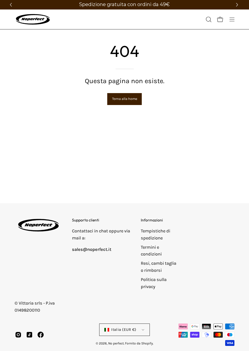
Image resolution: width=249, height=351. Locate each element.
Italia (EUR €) (123, 329)
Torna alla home (124, 99)
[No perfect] (33, 19)
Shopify (147, 343)
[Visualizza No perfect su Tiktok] (29, 334)
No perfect (116, 343)
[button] (237, 5)
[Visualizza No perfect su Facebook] (40, 334)
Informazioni (152, 220)
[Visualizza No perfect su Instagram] (18, 334)
